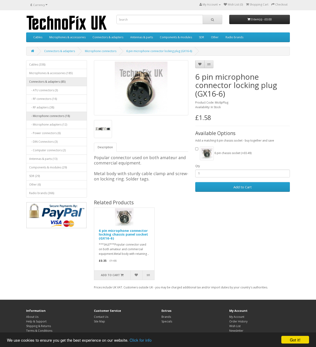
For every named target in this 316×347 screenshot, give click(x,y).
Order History (238, 321)
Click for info (141, 340)
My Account (236, 317)
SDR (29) (34, 176)
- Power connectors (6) (45, 133)
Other (215, 37)
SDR (201, 37)
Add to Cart (242, 187)
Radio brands (234, 37)
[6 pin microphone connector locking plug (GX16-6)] (141, 87)
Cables (37, 37)
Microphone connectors (100, 51)
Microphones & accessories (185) (51, 73)
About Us (32, 317)
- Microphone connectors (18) (49, 116)
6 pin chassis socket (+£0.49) (232, 153)
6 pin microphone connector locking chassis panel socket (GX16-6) (123, 234)
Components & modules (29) (48, 167)
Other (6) (35, 184)
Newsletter (236, 331)
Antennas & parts (141, 37)
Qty (197, 166)
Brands (166, 317)
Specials (166, 321)
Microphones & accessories (67, 37)
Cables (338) (37, 64)
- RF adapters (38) (41, 107)
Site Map (99, 321)
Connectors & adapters (108, 37)
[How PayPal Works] (56, 215)
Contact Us (101, 317)
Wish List (235, 326)
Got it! (295, 340)
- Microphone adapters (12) (48, 124)
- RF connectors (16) (43, 99)
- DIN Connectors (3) (43, 142)
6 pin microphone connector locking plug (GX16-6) (159, 51)
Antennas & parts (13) (43, 159)
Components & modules (176, 37)
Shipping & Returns (38, 326)
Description (105, 147)
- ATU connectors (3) (43, 90)
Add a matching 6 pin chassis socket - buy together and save (234, 140)
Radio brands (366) (41, 193)
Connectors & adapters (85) (47, 82)
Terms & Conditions (39, 331)
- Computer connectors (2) (47, 150)
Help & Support (36, 321)
